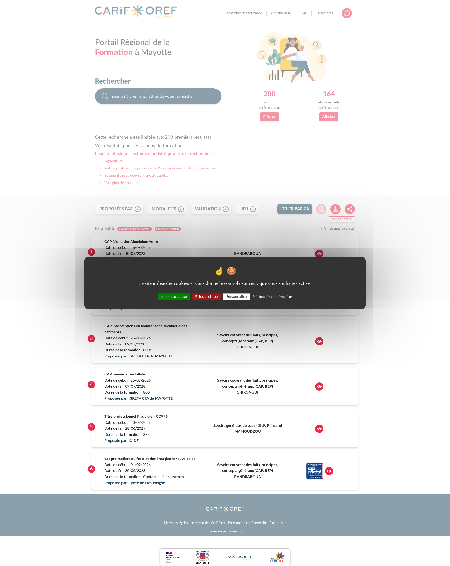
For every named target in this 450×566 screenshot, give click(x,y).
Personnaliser (237, 296)
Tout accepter (175, 296)
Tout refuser (208, 296)
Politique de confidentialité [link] (272, 296)
